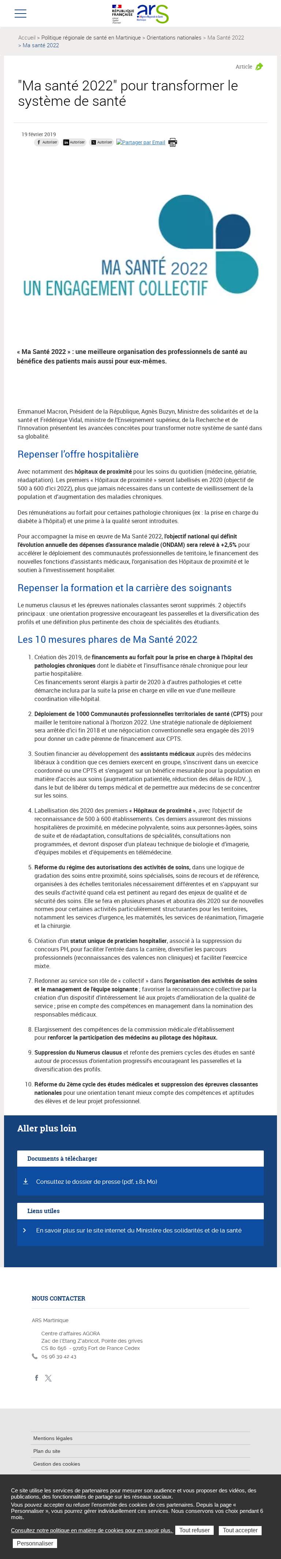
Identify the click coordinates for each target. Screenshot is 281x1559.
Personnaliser (35, 1543)
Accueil (26, 37)
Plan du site (46, 1451)
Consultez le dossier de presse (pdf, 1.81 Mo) (96, 1181)
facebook (37, 1378)
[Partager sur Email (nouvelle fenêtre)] (140, 142)
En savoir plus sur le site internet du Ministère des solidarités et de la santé (138, 1230)
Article (244, 66)
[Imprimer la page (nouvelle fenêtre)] (172, 143)
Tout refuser (194, 1530)
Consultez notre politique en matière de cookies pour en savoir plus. (92, 1530)
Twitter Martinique (48, 1378)
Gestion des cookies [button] (56, 1464)
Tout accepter (240, 1530)
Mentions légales (52, 1438)
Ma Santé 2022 (225, 37)
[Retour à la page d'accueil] (153, 13)
